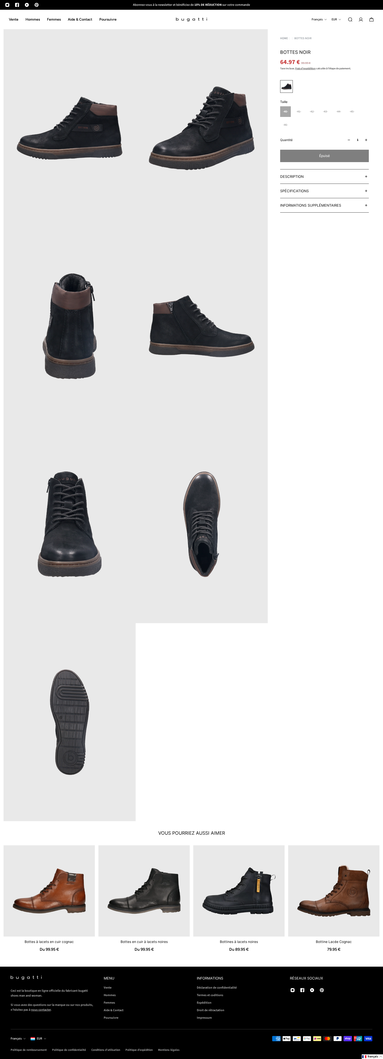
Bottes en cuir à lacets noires (144, 942)
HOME (284, 38)
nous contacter (41, 1010)
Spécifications (294, 191)
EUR (39, 1038)
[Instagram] (7, 5)
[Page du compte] (361, 19)
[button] (372, 1056)
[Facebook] (17, 5)
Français (16, 1038)
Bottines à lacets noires (239, 942)
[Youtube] (27, 5)
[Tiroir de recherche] (350, 19)
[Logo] (191, 19)
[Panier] (371, 19)
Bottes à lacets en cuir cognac (49, 942)
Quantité (286, 140)
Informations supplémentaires (310, 205)
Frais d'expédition (305, 68)
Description (292, 176)
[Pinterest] (36, 5)
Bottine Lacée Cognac (334, 942)
